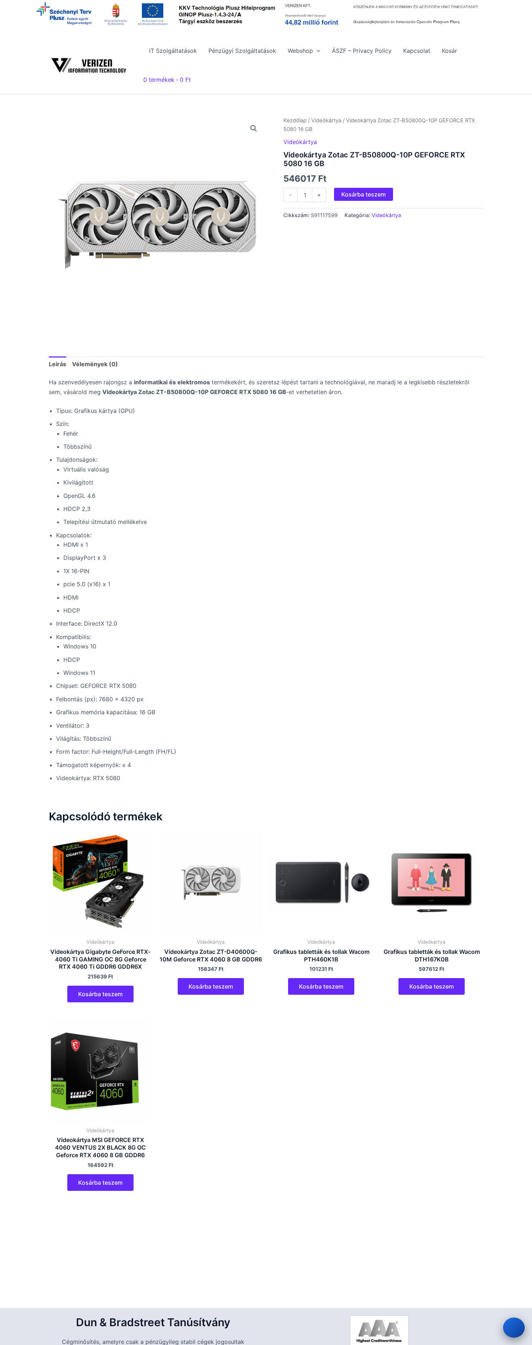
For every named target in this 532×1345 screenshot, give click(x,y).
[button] (316, 50)
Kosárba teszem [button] (100, 994)
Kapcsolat (416, 50)
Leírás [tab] (57, 364)
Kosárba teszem (363, 194)
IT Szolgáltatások (173, 50)
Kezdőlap (295, 120)
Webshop (300, 50)
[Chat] (514, 1327)
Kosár (449, 50)
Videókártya (326, 120)
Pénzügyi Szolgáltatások (242, 50)
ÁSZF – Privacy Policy (362, 50)
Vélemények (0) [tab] (95, 364)
